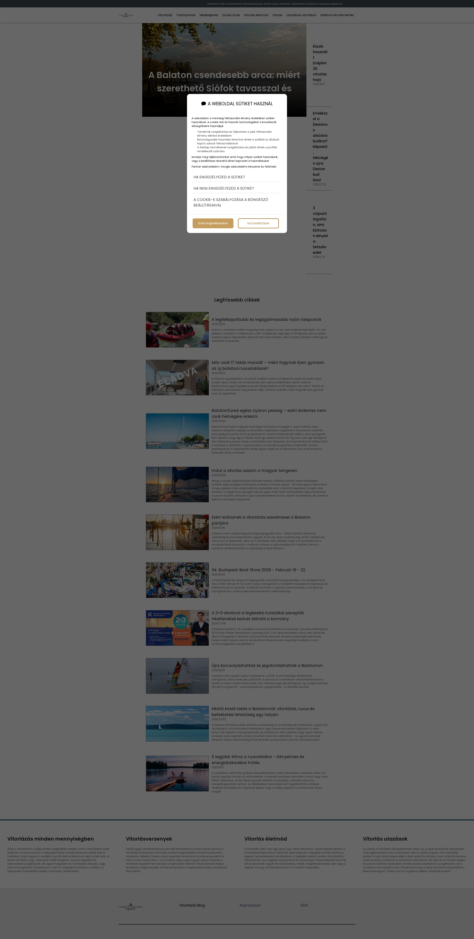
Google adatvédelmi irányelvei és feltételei (248, 166)
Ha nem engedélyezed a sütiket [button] (223, 188)
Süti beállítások (258, 223)
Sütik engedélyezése (213, 223)
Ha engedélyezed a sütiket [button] (219, 177)
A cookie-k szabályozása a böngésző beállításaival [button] (230, 202)
